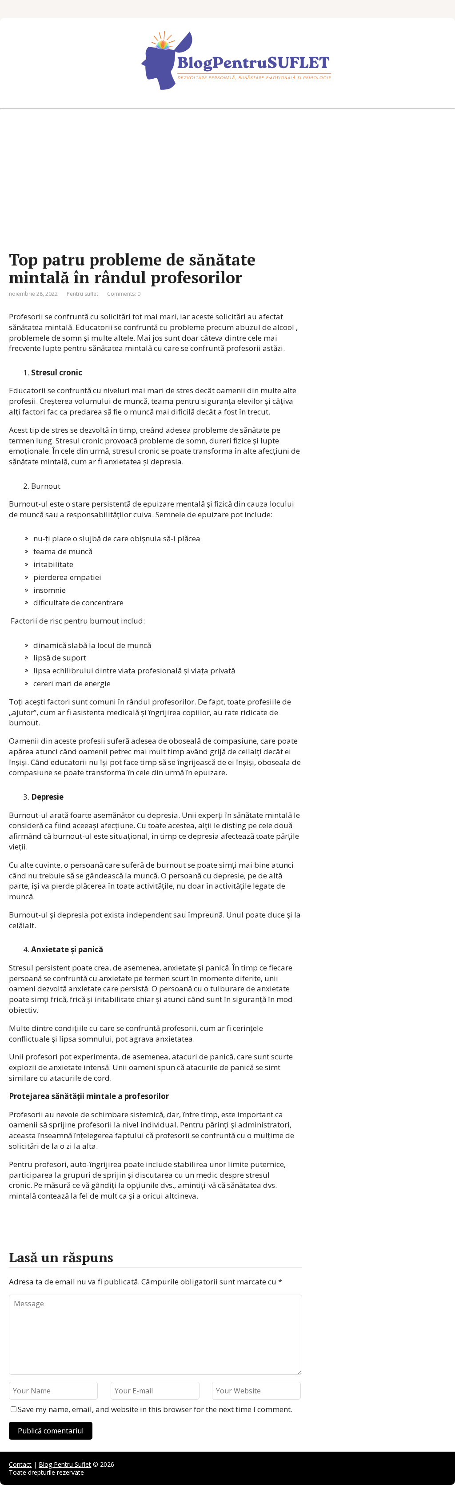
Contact (20, 1464)
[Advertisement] (227, 179)
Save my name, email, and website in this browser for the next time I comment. (155, 1409)
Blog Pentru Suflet (65, 1464)
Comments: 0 (123, 294)
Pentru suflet (82, 294)
